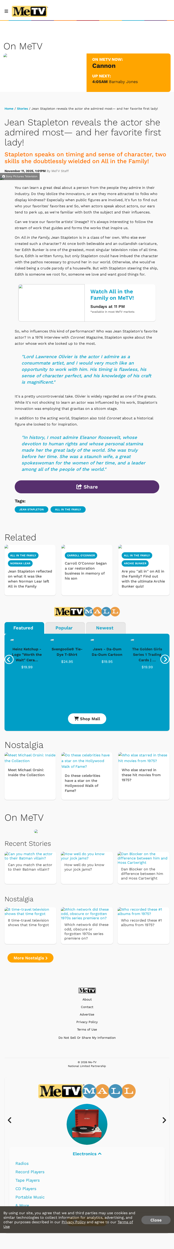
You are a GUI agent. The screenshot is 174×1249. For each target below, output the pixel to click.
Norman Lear (20, 563)
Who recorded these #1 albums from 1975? (141, 922)
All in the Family (68, 509)
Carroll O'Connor (81, 555)
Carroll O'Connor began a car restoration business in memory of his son (86, 570)
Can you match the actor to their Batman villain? (30, 867)
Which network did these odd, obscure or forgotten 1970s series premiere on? (86, 931)
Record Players (29, 1171)
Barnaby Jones (123, 81)
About (87, 999)
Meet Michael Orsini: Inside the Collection (26, 772)
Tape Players (27, 1180)
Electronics (85, 1153)
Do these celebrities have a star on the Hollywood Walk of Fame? (82, 783)
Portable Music (30, 1197)
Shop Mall (89, 718)
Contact (87, 1007)
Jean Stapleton (31, 509)
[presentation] (9, 659)
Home (9, 108)
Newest (105, 628)
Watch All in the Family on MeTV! (112, 294)
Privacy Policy (87, 1022)
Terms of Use (87, 1029)
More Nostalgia (29, 957)
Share (90, 487)
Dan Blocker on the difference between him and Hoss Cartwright (142, 873)
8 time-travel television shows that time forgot (28, 922)
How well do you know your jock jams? (84, 867)
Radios (22, 1163)
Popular (64, 628)
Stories (22, 108)
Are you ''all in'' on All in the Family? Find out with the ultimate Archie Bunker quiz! (143, 578)
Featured (23, 628)
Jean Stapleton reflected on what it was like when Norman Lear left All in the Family (30, 578)
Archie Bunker (135, 563)
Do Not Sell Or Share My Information (87, 1037)
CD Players (25, 1188)
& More (22, 1205)
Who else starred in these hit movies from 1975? (141, 775)
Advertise (87, 1014)
